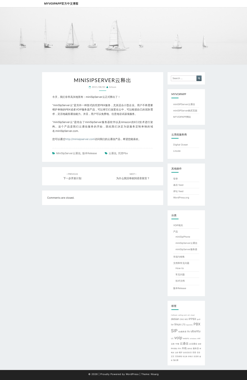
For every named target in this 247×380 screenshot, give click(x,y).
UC (172, 338)
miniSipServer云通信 (68, 153)
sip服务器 (182, 331)
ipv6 (198, 319)
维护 (180, 352)
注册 (176, 353)
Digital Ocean (180, 144)
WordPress (132, 374)
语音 (194, 352)
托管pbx (123, 153)
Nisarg (155, 374)
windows (193, 339)
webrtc (186, 338)
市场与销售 (179, 256)
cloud (193, 315)
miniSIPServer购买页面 (185, 110)
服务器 (196, 348)
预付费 (175, 360)
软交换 (185, 356)
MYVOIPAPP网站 (182, 116)
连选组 (196, 356)
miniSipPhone (183, 236)
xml (198, 338)
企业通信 (193, 344)
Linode (177, 150)
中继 (177, 344)
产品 (175, 231)
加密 (199, 344)
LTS (183, 324)
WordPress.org (181, 197)
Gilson (112, 87)
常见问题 (180, 274)
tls (188, 331)
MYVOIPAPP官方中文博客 (61, 3)
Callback (174, 315)
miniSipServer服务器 (186, 249)
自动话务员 (187, 352)
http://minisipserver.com (80, 139)
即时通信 (174, 349)
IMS (186, 319)
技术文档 (180, 280)
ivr (172, 324)
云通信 (112, 153)
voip (178, 337)
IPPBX (192, 319)
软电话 (190, 356)
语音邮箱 (178, 356)
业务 (173, 344)
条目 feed (178, 184)
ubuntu (195, 331)
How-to (180, 268)
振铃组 (189, 349)
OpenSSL (189, 325)
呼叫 (179, 349)
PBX (197, 324)
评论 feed (178, 191)
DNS (182, 319)
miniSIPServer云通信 (184, 104)
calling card (182, 315)
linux (177, 324)
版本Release (89, 153)
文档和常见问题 (181, 263)
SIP (174, 330)
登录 (175, 178)
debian (175, 319)
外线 (184, 348)
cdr (188, 315)
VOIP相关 (178, 225)
